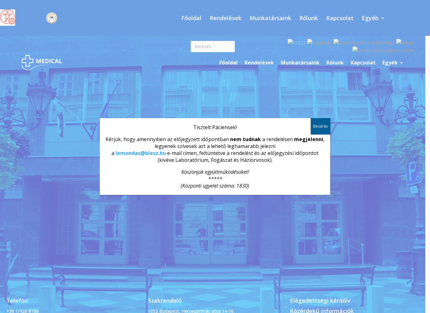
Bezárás (320, 126)
